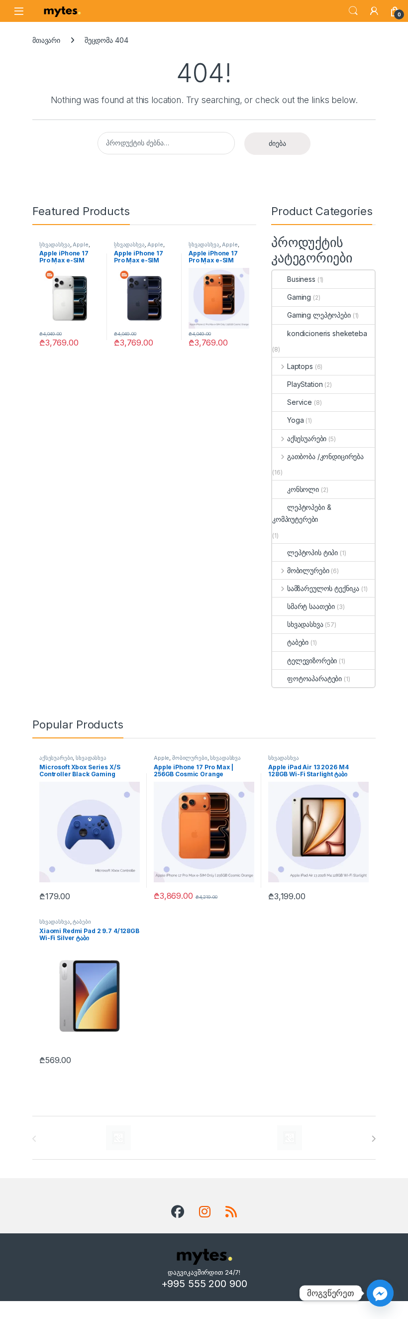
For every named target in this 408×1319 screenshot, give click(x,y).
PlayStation (304, 384)
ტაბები (297, 642)
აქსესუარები (306, 438)
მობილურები (308, 570)
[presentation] (373, 1138)
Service (299, 402)
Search (353, 10)
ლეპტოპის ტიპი (312, 552)
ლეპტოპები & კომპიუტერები (301, 513)
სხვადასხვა (54, 244)
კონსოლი (303, 489)
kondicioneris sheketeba (327, 333)
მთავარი (46, 40)
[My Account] (374, 11)
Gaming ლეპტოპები (319, 315)
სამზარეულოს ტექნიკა (323, 588)
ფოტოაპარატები (314, 678)
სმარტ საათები (311, 606)
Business (301, 279)
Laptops (300, 366)
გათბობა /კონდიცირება (325, 456)
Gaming (299, 297)
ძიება (277, 143)
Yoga (295, 420)
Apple (80, 244)
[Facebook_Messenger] (380, 1293)
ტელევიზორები (312, 660)
